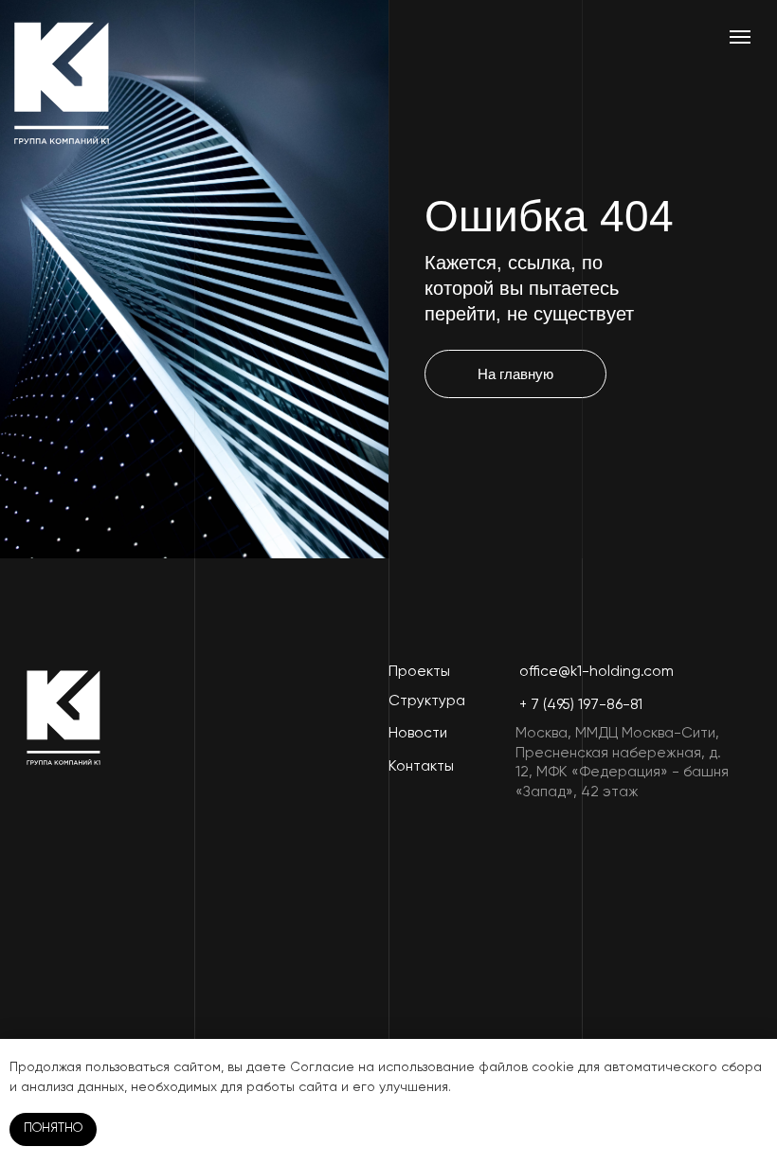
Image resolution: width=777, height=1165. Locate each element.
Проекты (419, 671)
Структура (426, 701)
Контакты (421, 766)
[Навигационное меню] (740, 37)
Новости (417, 733)
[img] (61, 82)
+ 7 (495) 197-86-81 (580, 705)
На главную (515, 374)
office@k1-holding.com (596, 671)
